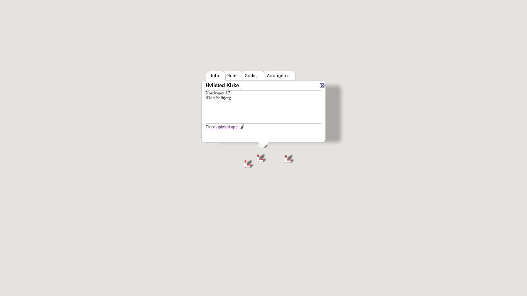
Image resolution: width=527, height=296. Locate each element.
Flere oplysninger (222, 126)
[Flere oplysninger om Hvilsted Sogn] (242, 126)
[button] (262, 157)
